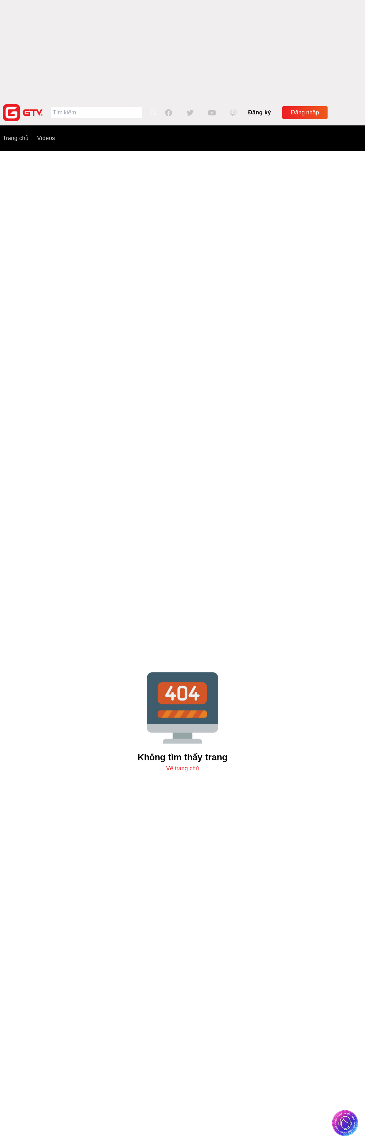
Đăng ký (259, 112)
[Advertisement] (182, 50)
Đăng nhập (305, 112)
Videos (46, 138)
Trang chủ (16, 138)
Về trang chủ (182, 768)
